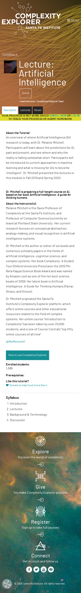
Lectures (25, 110)
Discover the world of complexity (40, 457)
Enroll (25, 93)
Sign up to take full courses (40, 527)
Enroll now (58, 115)
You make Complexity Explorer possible (40, 492)
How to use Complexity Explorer (27, 355)
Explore (40, 451)
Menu (75, 20)
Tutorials (9, 54)
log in (75, 115)
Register (40, 522)
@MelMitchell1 (15, 341)
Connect (40, 555)
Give (40, 487)
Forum (37, 110)
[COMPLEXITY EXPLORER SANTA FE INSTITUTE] (31, 20)
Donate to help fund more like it (28, 385)
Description (10, 110)
